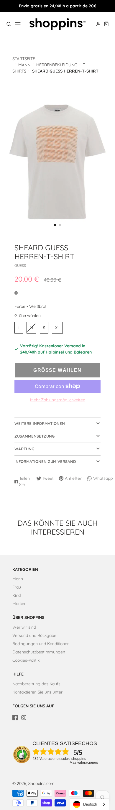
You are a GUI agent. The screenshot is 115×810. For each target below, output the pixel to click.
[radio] (18, 327)
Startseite (23, 58)
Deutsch (90, 804)
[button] (55, 225)
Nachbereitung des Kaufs (36, 683)
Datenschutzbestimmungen (38, 652)
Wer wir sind (24, 627)
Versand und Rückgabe (34, 635)
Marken (19, 603)
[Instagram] (24, 717)
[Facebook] (15, 717)
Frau (16, 587)
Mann (24, 65)
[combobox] (89, 804)
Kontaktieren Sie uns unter (37, 692)
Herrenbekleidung (56, 65)
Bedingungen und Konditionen (41, 643)
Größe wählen (27, 315)
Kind (16, 595)
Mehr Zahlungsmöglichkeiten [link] (57, 399)
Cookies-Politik (26, 660)
